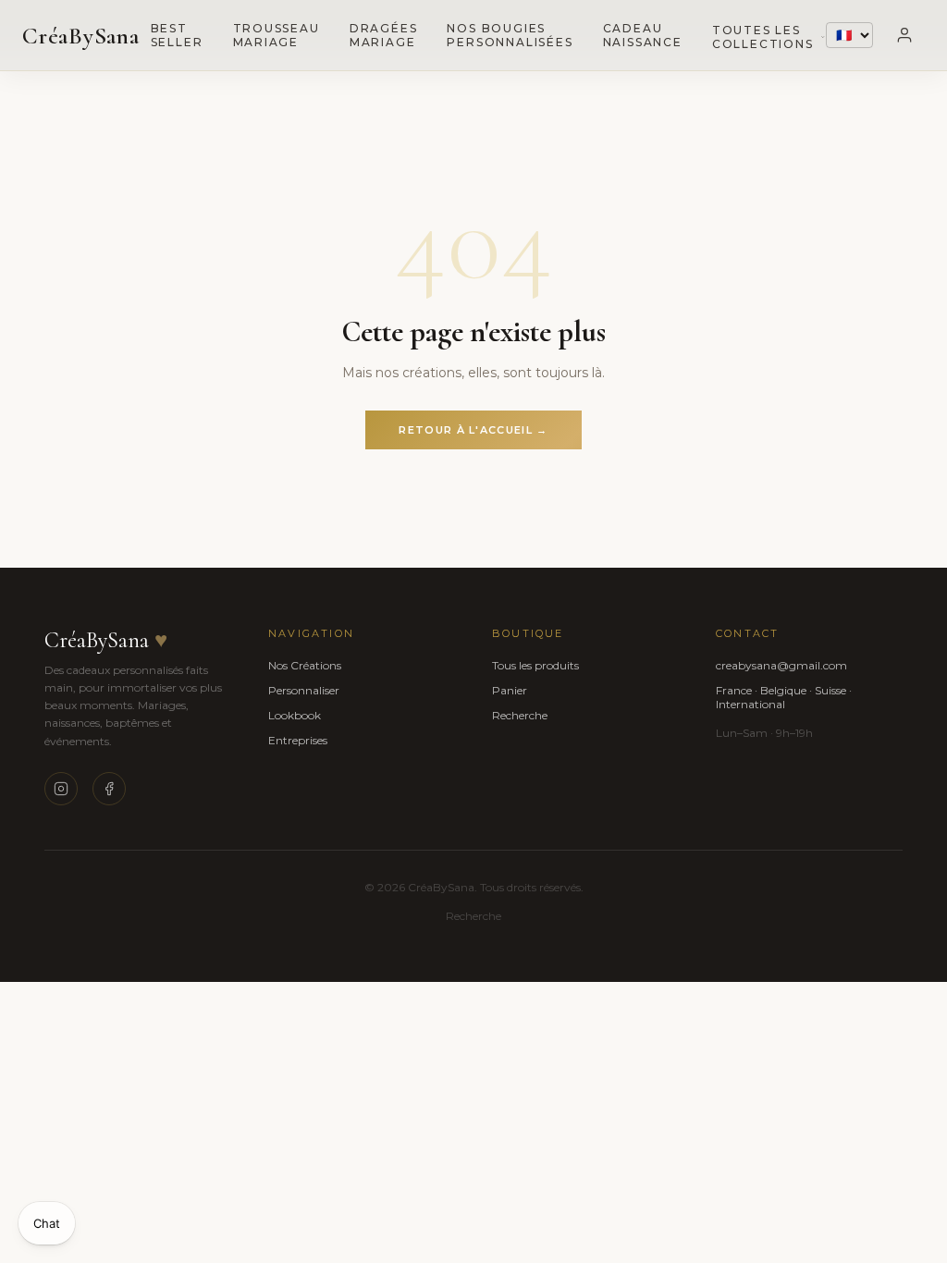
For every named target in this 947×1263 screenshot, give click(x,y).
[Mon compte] (904, 35)
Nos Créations (304, 665)
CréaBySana (81, 35)
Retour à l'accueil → (473, 429)
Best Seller (177, 35)
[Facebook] (109, 788)
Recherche (519, 715)
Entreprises (297, 740)
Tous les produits (535, 665)
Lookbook (294, 715)
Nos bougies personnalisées (509, 35)
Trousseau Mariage (276, 35)
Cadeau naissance (643, 35)
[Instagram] (61, 788)
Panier (509, 690)
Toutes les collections (763, 37)
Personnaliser (303, 690)
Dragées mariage (384, 35)
